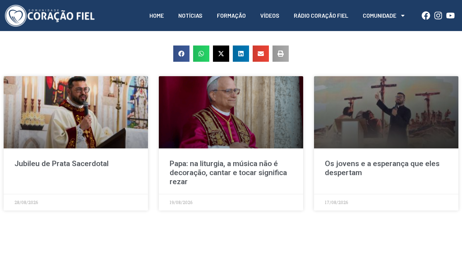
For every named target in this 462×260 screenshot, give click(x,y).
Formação (231, 15)
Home (156, 15)
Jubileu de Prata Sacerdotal (61, 163)
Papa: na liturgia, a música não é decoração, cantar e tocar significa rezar (228, 172)
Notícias (190, 15)
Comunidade (379, 15)
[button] (181, 54)
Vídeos (269, 15)
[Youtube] (450, 15)
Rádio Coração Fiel (321, 15)
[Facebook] (426, 15)
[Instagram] (438, 15)
